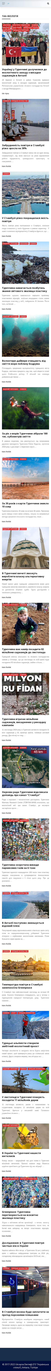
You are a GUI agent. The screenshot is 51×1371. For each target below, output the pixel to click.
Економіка (24, 243)
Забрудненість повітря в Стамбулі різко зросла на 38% (23, 147)
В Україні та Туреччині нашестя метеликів (21, 1154)
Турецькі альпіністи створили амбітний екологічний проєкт (20, 1044)
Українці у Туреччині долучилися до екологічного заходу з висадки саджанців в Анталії (24, 72)
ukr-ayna (5, 93)
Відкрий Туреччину (10, 243)
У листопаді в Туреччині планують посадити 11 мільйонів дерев (23, 1098)
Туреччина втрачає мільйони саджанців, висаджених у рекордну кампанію (24, 722)
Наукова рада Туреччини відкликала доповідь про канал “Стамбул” (25, 793)
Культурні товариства (21, 25)
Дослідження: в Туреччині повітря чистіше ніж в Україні (23, 1244)
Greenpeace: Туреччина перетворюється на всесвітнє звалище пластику (20, 1215)
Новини (6, 101)
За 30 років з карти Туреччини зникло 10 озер (25, 505)
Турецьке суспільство (20, 101)
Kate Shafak (6, 166)
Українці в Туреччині (21, 30)
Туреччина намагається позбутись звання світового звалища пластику (24, 289)
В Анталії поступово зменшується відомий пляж (23, 924)
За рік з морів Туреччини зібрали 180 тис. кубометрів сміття (24, 435)
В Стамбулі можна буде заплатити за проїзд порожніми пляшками (25, 1313)
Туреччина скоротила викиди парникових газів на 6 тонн (20, 866)
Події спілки (16, 28)
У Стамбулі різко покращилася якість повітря (25, 219)
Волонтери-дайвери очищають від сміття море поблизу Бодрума (24, 362)
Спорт (14, 1013)
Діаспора (6, 25)
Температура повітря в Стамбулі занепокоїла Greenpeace (22, 986)
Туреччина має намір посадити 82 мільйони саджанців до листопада (23, 651)
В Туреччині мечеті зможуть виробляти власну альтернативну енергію (23, 576)
